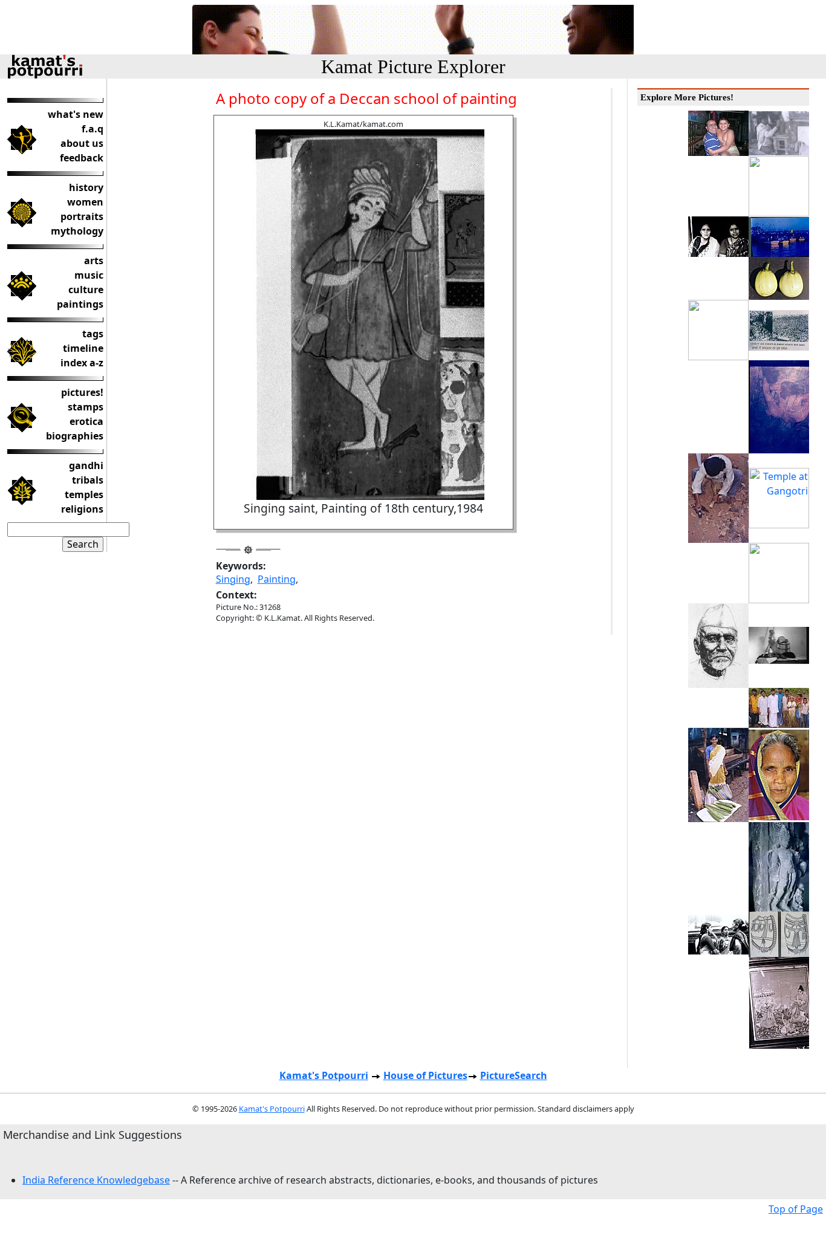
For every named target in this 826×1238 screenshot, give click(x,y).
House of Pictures (425, 1075)
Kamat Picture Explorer (413, 66)
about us (81, 143)
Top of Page (796, 1209)
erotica (86, 421)
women (85, 202)
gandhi (86, 465)
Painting (277, 579)
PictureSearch (513, 1075)
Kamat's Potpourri (323, 1075)
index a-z (81, 362)
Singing (233, 579)
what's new (75, 114)
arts (93, 260)
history (86, 187)
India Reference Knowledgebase (96, 1180)
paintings (80, 304)
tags (92, 333)
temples (84, 494)
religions (82, 509)
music (88, 275)
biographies (74, 435)
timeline (83, 348)
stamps (85, 406)
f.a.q (92, 128)
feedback (81, 157)
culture (85, 289)
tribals (87, 480)
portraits (81, 216)
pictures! (82, 392)
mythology (77, 231)
